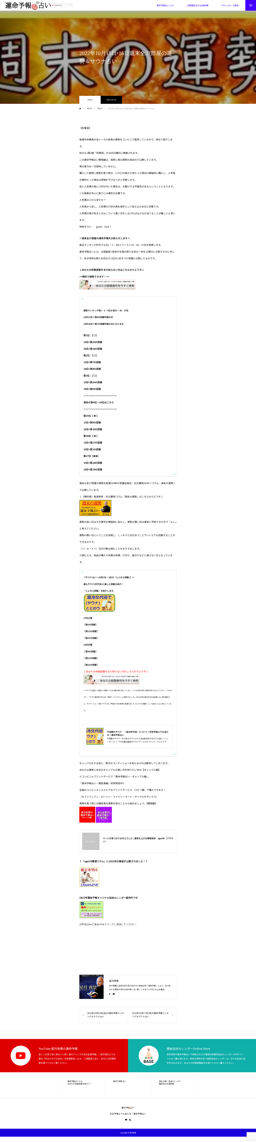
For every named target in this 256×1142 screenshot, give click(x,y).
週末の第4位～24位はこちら (98, 402)
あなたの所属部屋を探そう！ (79, 1084)
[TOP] (128, 1035)
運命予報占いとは (74, 1081)
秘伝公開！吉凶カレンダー (170, 1081)
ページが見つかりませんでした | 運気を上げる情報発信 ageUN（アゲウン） (138, 840)
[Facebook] (109, 994)
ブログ (90, 99)
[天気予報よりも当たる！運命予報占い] (28, 5)
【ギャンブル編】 (151, 769)
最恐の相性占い (119, 1081)
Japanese (58, 5)
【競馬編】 (151, 803)
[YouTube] (113, 994)
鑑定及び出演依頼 (166, 1084)
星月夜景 (114, 980)
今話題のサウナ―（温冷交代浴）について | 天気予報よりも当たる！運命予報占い (137, 733)
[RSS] (130, 1119)
